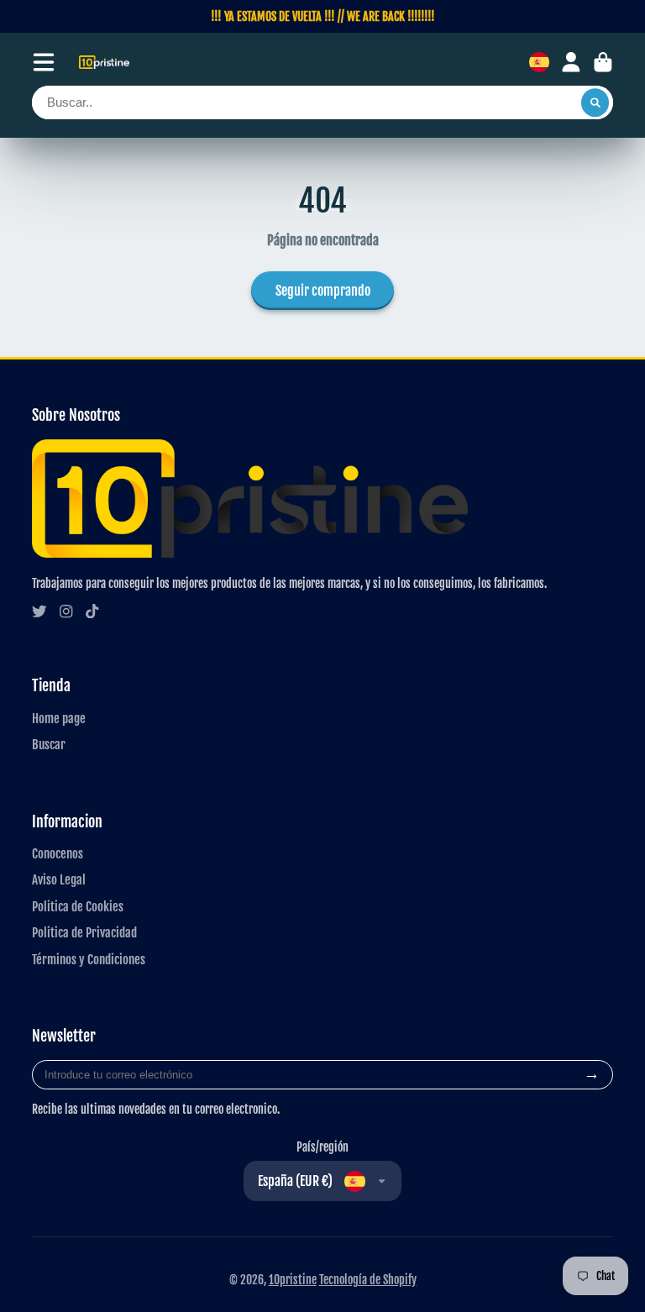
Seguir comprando (322, 290)
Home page (59, 718)
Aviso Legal (59, 879)
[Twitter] (39, 611)
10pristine (293, 1280)
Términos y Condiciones (88, 959)
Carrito (603, 62)
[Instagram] (66, 611)
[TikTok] (92, 611)
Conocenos (57, 853)
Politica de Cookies (77, 906)
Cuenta (571, 62)
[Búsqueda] (595, 102)
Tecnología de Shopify (368, 1280)
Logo (104, 62)
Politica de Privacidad (84, 932)
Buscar (49, 744)
